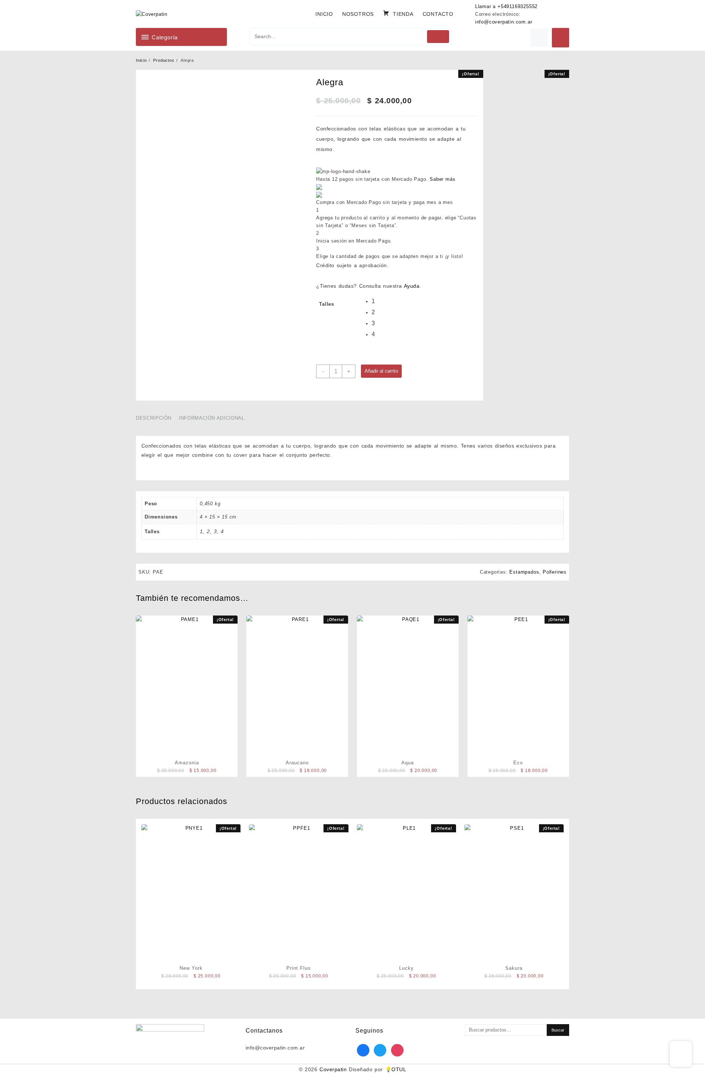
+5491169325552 (518, 6)
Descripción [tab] (153, 418)
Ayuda (411, 286)
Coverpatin (333, 1069)
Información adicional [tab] (212, 418)
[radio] (377, 302)
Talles (326, 304)
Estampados (524, 572)
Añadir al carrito (381, 371)
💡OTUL (395, 1069)
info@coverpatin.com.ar (503, 22)
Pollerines (555, 572)
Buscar (558, 1030)
